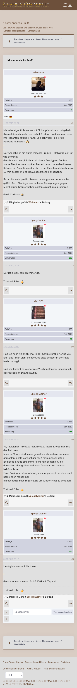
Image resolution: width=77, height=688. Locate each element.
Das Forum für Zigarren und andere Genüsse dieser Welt (27, 28)
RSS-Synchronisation (54, 668)
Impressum (53, 662)
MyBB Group (29, 684)
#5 (72, 559)
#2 (72, 266)
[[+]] (5, 202)
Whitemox (38, 72)
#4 (72, 439)
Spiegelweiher (39, 220)
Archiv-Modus (33, 668)
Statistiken (66, 662)
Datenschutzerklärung (36, 662)
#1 (72, 123)
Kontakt (19, 662)
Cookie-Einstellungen (13, 668)
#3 (72, 347)
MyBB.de (30, 681)
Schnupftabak (34, 31)
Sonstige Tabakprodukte (14, 31)
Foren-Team (9, 662)
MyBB (5, 684)
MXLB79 (38, 301)
